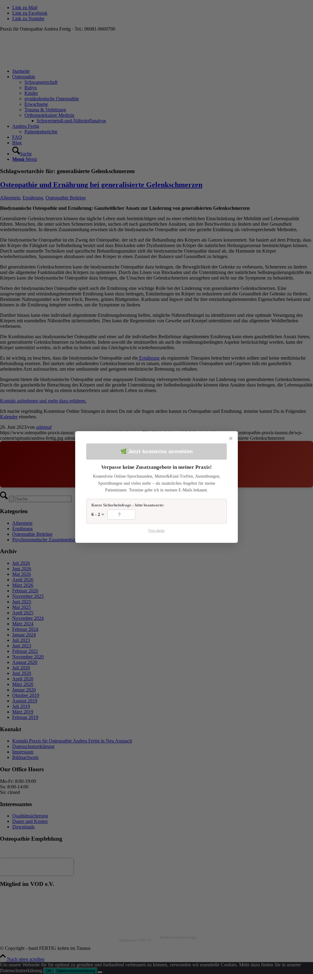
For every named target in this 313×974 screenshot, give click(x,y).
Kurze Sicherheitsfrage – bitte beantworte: (127, 505)
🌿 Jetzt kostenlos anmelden (156, 451)
